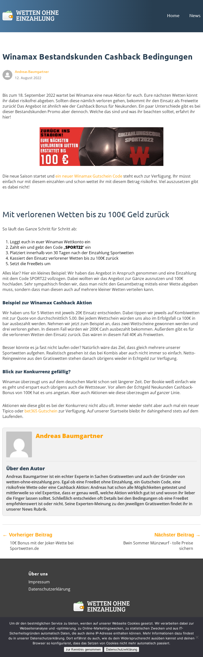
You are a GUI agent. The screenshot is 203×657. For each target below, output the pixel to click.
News (195, 15)
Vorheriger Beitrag (27, 534)
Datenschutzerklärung (49, 589)
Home (173, 15)
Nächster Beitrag (177, 534)
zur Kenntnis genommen (83, 649)
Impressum (39, 582)
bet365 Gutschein (41, 411)
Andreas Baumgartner (69, 436)
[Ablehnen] (196, 637)
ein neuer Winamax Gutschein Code (88, 176)
